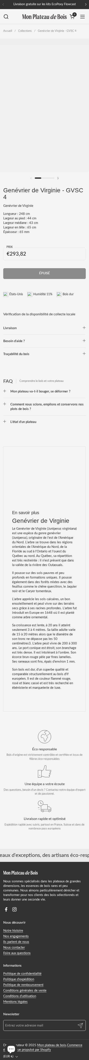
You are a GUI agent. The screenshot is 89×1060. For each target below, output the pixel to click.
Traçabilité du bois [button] (16, 354)
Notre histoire (13, 930)
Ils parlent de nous (16, 942)
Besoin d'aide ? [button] (14, 341)
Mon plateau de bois (51, 1045)
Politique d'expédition (18, 979)
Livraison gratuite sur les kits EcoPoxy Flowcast (44, 4)
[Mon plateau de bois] (44, 16)
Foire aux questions (17, 953)
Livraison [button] (10, 328)
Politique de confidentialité (22, 973)
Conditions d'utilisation (19, 996)
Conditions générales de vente (24, 990)
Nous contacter (14, 947)
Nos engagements (16, 936)
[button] (6, 16)
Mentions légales (15, 1001)
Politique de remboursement (23, 985)
